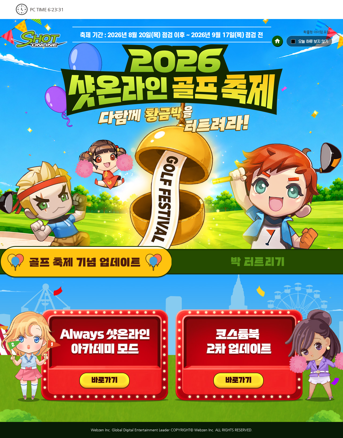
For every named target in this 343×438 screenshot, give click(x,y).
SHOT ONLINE (39, 39)
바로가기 (104, 380)
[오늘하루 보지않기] (309, 41)
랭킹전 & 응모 (257, 262)
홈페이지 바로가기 (277, 41)
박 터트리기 (86, 262)
